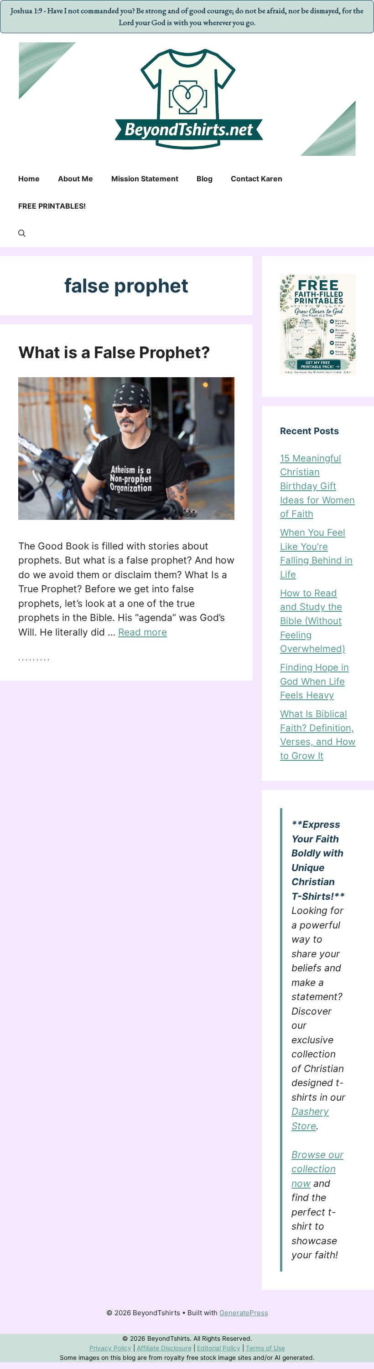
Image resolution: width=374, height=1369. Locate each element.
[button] (22, 233)
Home (29, 178)
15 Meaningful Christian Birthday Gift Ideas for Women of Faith (317, 485)
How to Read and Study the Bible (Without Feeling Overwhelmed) (312, 620)
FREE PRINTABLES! (52, 205)
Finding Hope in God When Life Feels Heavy (314, 681)
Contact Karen (256, 178)
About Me (75, 178)
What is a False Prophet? (114, 352)
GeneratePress (243, 1312)
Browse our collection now (317, 1169)
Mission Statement (144, 178)
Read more (142, 632)
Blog (205, 178)
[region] (187, 1347)
